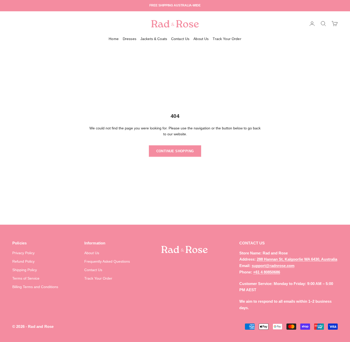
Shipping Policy (24, 270)
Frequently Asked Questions (107, 261)
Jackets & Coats (153, 39)
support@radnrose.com (273, 265)
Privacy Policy (23, 253)
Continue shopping (175, 151)
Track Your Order (227, 39)
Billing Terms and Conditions (35, 287)
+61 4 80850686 (266, 272)
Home (114, 39)
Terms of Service (25, 278)
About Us (201, 39)
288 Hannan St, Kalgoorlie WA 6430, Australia (297, 259)
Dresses (129, 39)
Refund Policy (23, 261)
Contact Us (180, 39)
